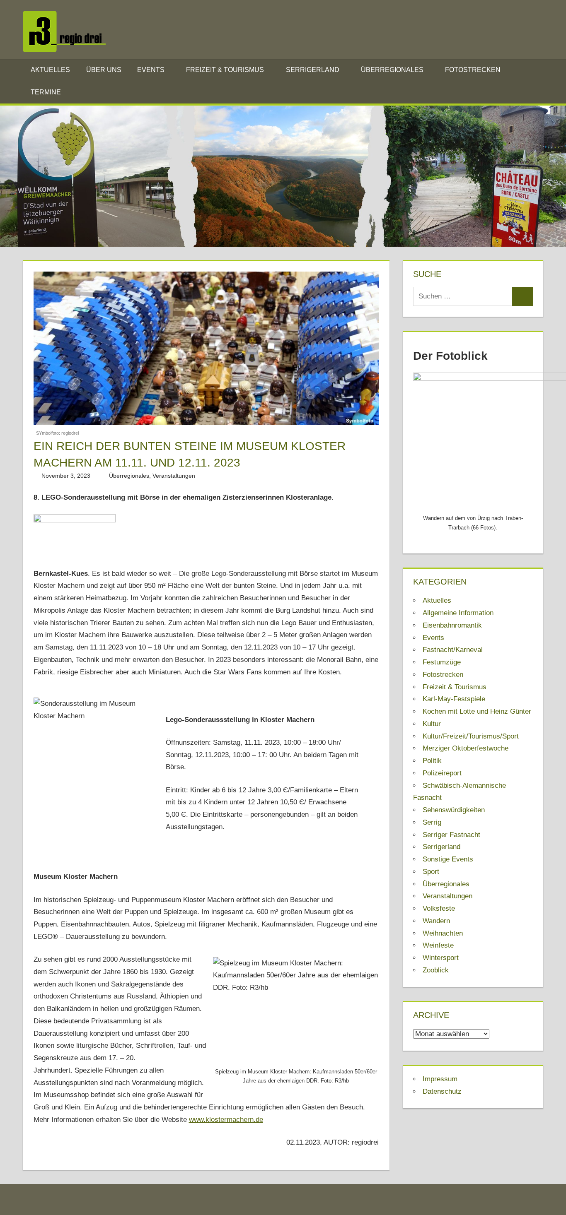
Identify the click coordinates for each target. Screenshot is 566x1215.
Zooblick (436, 970)
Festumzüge (442, 662)
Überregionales (392, 69)
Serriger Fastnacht (451, 835)
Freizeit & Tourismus (225, 69)
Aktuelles (50, 69)
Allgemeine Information (458, 613)
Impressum (440, 1079)
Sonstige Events (448, 859)
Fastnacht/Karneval (453, 650)
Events (150, 69)
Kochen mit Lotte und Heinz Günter (477, 711)
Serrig (432, 822)
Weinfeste (438, 945)
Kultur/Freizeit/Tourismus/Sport (471, 736)
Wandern (436, 921)
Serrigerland (312, 69)
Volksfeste (439, 908)
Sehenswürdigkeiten (454, 810)
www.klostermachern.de (226, 1120)
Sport (431, 872)
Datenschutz (442, 1091)
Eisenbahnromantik (452, 625)
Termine (46, 92)
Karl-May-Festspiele (454, 699)
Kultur (432, 724)
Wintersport (441, 958)
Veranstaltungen (173, 475)
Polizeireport (442, 773)
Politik (432, 761)
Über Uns (103, 69)
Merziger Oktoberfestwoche (465, 748)
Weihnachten (443, 933)
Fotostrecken (473, 69)
